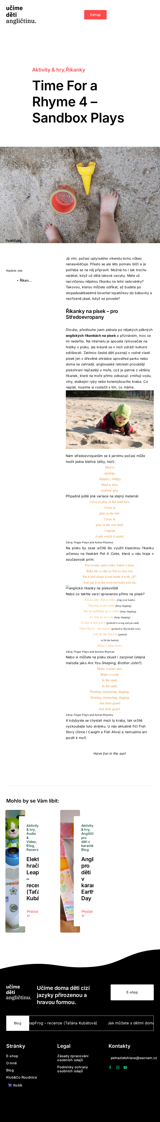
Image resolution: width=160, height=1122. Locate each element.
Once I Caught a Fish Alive (98, 732)
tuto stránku (95, 726)
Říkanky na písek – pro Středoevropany (27, 280)
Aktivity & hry (48, 70)
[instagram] (117, 1067)
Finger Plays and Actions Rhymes (94, 651)
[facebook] (110, 1067)
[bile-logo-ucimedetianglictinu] (18, 986)
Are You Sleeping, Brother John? (114, 663)
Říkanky (75, 70)
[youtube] (125, 1067)
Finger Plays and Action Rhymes (93, 542)
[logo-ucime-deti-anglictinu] (21, 7)
